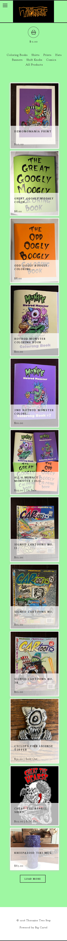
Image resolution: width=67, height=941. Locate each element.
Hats (58, 55)
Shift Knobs (34, 60)
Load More (33, 878)
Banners (17, 60)
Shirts (35, 55)
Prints (47, 55)
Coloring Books (17, 55)
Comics (51, 60)
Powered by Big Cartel (33, 927)
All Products (34, 65)
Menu (8, 6)
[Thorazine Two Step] (33, 20)
